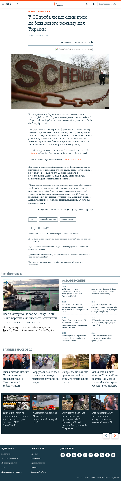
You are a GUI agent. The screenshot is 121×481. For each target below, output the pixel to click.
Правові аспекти (38, 463)
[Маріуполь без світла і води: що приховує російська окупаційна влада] (45, 361)
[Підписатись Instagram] (85, 455)
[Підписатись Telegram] (96, 455)
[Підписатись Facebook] (62, 455)
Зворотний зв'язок (38, 472)
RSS (3, 467)
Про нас (34, 454)
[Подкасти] (86, 4)
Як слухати (6, 454)
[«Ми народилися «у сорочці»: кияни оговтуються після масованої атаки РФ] (104, 402)
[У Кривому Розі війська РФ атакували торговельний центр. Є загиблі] (45, 402)
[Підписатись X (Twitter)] (74, 455)
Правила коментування (11, 472)
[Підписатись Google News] (68, 455)
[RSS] (102, 455)
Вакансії (34, 467)
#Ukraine (32, 154)
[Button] (66, 42)
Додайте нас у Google (107, 4)
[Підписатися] (113, 455)
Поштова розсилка (9, 463)
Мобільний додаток (9, 458)
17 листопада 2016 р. (71, 160)
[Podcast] (107, 455)
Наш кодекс (36, 458)
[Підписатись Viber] (91, 455)
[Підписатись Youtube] (79, 455)
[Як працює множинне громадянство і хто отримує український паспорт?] (75, 361)
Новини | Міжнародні (39, 12)
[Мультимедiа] (93, 4)
